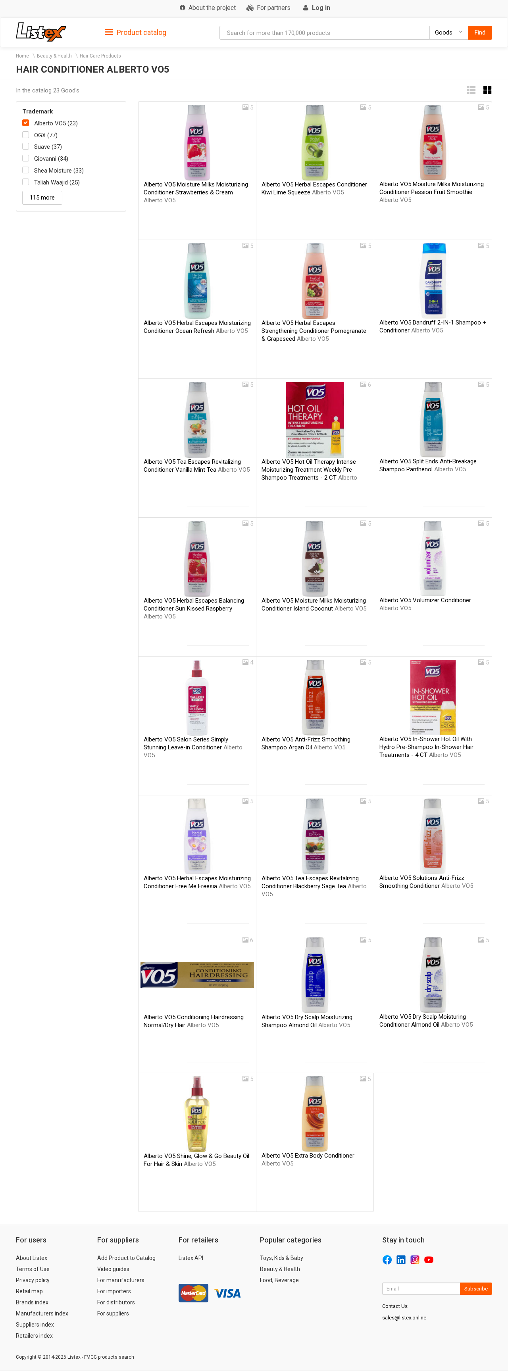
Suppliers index (35, 1324)
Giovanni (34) (51, 158)
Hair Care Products (100, 56)
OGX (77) (46, 135)
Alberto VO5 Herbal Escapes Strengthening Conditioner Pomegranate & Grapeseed (314, 330)
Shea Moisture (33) (59, 170)
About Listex (31, 1258)
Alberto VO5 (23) (56, 123)
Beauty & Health (54, 56)
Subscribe (476, 1289)
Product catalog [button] (140, 32)
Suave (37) (48, 146)
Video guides (113, 1269)
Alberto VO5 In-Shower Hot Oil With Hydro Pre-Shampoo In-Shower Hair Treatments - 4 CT (426, 746)
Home (22, 56)
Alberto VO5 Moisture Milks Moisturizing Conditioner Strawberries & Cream (196, 192)
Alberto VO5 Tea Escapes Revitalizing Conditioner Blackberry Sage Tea (314, 886)
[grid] (487, 90)
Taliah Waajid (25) (57, 182)
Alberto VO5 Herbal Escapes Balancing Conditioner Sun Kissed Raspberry (194, 608)
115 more (42, 197)
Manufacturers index (42, 1313)
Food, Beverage (279, 1280)
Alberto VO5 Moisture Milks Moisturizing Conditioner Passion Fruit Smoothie (431, 192)
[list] (471, 90)
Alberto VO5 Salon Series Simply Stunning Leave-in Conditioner (193, 747)
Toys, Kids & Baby (281, 1258)
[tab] (135, 32)
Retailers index (34, 1336)
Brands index (32, 1302)
